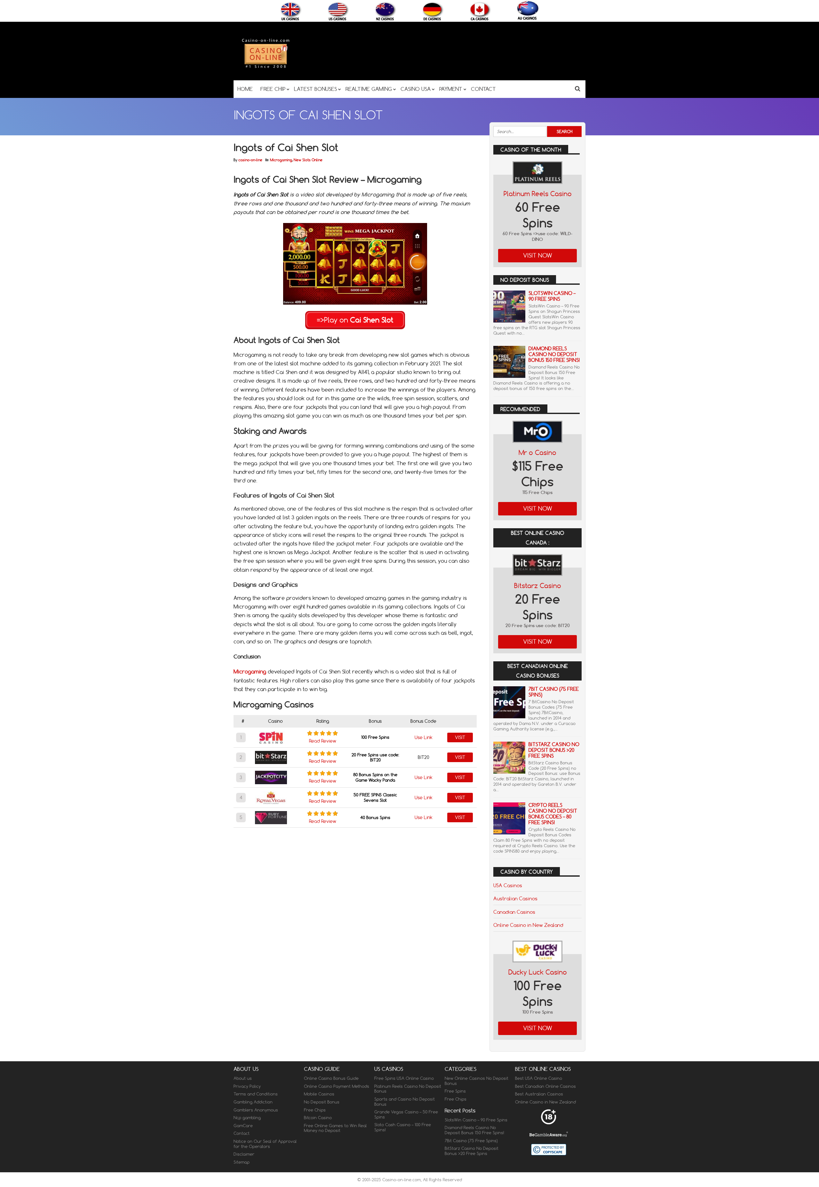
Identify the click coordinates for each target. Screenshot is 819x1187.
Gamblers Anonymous (256, 1109)
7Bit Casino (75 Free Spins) (554, 692)
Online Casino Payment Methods (336, 1086)
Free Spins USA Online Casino (404, 1078)
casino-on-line (250, 160)
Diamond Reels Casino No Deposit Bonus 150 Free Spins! (554, 354)
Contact (242, 1133)
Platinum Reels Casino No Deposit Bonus (407, 1089)
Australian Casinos (515, 898)
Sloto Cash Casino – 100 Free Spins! (402, 1127)
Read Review (322, 741)
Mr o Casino (537, 453)
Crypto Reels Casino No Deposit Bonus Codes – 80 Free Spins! (553, 813)
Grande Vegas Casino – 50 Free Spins (406, 1114)
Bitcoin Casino (318, 1117)
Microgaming (281, 160)
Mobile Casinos (319, 1093)
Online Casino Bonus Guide (331, 1078)
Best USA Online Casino (538, 1078)
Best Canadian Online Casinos (545, 1086)
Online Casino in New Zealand (528, 925)
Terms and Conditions (256, 1093)
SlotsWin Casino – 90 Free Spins (552, 296)
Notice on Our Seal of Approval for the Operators (265, 1144)
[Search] (577, 88)
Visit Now (537, 255)
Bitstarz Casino (537, 586)
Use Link (424, 737)
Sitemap (242, 1162)
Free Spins (455, 1091)
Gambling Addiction (253, 1101)
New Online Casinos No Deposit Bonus (476, 1081)
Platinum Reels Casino (538, 194)
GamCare (243, 1125)
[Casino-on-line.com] (266, 67)
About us (243, 1078)
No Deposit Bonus (321, 1101)
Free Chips (315, 1109)
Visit (460, 737)
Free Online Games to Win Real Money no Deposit (335, 1128)
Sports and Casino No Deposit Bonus (404, 1101)
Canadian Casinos (514, 912)
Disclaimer (244, 1154)
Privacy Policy (247, 1086)
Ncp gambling (247, 1117)
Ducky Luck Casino (537, 972)
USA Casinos (507, 885)
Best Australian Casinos (539, 1093)
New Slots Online (308, 160)
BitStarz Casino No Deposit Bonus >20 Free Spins (554, 750)
